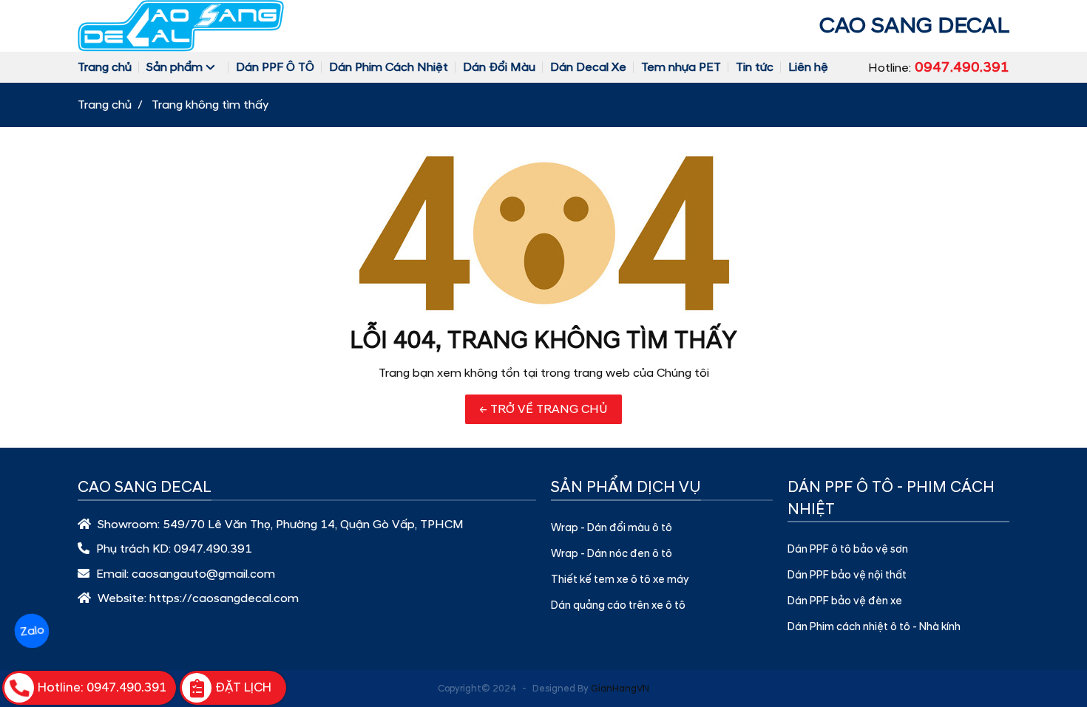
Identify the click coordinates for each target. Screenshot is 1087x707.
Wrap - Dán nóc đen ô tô (611, 554)
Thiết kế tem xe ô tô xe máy (619, 580)
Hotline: (938, 67)
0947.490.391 (213, 549)
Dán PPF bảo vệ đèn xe (845, 601)
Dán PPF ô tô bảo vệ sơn (848, 549)
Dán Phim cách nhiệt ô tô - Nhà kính (874, 627)
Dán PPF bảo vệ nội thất (847, 575)
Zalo (31, 631)
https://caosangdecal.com (224, 598)
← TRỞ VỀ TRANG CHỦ (543, 409)
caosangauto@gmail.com (203, 574)
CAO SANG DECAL (914, 25)
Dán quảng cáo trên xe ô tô (618, 605)
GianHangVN (620, 688)
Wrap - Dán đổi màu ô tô (611, 528)
